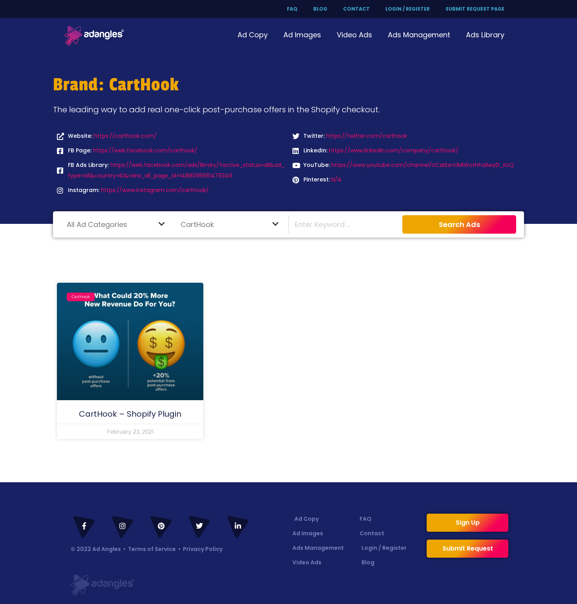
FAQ (292, 8)
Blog (320, 8)
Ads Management (419, 35)
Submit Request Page (475, 8)
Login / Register (407, 8)
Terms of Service (152, 549)
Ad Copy (252, 35)
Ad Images (302, 35)
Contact (356, 8)
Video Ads (354, 35)
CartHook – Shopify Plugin (130, 413)
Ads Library (485, 35)
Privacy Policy (203, 549)
